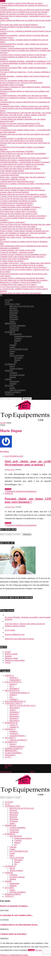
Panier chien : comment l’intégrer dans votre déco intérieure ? (23, 177)
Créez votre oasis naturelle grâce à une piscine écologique (21, 141)
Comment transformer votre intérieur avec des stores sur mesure (23, 95)
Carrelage (17, 338)
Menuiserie (13, 313)
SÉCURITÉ (9, 386)
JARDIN (8, 379)
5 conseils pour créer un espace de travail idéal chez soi (20, 229)
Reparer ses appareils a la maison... (14, 906)
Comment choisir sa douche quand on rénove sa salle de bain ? (23, 55)
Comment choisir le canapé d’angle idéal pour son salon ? (21, 3)
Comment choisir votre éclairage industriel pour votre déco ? (22, 257)
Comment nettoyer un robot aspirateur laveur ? (17, 181)
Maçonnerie (13, 310)
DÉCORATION (15, 334)
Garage (12, 351)
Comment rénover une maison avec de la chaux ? (18, 284)
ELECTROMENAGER (18, 349)
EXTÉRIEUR (10, 364)
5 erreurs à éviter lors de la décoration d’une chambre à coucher (23, 196)
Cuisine (12, 347)
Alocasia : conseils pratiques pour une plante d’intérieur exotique (24, 48)
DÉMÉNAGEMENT (13, 392)
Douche (17, 360)
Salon (11, 353)
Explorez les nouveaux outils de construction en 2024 (20, 123)
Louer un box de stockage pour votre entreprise (17, 199)
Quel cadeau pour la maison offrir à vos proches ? (18, 211)
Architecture (14, 330)
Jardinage (13, 383)
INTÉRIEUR (10, 332)
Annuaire (8, 656)
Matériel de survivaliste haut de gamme (19, 639)
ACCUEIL (9, 300)
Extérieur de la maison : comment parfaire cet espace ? (20, 160)
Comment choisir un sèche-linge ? (12, 222)
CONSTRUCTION (12, 304)
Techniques (13, 319)
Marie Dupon (4, 451)
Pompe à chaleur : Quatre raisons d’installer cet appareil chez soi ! (24, 231)
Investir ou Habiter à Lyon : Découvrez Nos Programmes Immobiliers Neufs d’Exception (21, 84)
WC (15, 362)
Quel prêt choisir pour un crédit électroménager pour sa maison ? (24, 280)
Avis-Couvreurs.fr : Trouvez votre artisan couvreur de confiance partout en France (25, 625)
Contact (8, 662)
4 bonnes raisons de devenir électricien (14, 192)
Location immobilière (17, 326)
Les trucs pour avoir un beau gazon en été (15, 117)
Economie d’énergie (17, 375)
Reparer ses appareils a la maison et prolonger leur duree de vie (23, 14)
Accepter (31, 950)
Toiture (12, 321)
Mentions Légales (11, 658)
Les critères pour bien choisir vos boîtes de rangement (20, 169)
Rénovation (13, 317)
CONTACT (9, 394)
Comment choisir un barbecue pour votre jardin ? (18, 226)
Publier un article (11, 654)
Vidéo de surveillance (17, 390)
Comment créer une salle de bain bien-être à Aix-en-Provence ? (23, 267)
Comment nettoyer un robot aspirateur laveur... (19, 925)
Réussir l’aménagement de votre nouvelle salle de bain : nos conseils (25, 113)
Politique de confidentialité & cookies (14, 955)
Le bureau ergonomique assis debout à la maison (18, 201)
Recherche (27, 398)
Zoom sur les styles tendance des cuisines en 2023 (18, 214)
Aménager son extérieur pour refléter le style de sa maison (21, 265)
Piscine (12, 366)
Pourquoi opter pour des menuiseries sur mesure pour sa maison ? (24, 158)
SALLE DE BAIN (16, 356)
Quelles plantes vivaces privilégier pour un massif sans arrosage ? (24, 12)
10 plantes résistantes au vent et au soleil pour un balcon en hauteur (25, 10)
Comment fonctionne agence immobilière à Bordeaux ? (20, 207)
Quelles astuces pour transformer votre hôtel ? (17, 151)
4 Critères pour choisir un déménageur (14, 259)
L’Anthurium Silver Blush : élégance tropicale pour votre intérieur (24, 106)
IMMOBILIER (10, 323)
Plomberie (13, 315)
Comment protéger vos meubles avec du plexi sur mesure (21, 138)
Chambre (12, 345)
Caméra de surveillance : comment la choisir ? (17, 252)
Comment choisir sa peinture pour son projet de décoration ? (22, 278)
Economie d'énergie (17, 736)
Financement (14, 328)
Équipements (14, 381)
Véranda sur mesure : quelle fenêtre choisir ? (16, 205)
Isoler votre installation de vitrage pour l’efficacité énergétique (23, 233)
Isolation (12, 377)
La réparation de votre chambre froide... (16, 915)
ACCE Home (10, 630)
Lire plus (8, 489)
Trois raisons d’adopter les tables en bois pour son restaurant (22, 190)
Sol (15, 343)
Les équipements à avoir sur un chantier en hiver (18, 209)
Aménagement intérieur (23, 336)
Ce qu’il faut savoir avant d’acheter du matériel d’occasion (22, 287)
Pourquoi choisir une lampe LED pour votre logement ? (21, 293)
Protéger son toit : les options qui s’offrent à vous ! (18, 166)
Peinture (17, 341)
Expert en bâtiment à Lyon (15, 634)
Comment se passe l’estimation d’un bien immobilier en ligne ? (23, 254)
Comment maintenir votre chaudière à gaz (15, 235)
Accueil (3, 423)
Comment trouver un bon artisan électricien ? (17, 203)
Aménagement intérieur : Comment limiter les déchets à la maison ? (25, 162)
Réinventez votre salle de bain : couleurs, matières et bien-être (23, 115)
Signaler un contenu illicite (15, 660)
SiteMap (32, 771)
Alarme (12, 388)
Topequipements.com (6, 771)
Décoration (18, 358)
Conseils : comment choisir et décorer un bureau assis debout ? (23, 216)
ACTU (7, 302)
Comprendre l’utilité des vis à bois (13, 179)
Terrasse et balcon (16, 368)
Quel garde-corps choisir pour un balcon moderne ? (19, 25)
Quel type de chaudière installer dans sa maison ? (18, 80)
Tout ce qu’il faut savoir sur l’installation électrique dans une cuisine (25, 224)
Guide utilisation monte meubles (12, 171)
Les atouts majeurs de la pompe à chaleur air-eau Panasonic (22, 164)
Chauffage (13, 373)
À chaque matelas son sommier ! (12, 261)
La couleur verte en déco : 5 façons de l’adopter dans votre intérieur (25, 263)
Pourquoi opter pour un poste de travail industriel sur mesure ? (23, 194)
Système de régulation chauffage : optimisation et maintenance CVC (25, 61)
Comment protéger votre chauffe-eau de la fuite (17, 250)
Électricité (13, 308)
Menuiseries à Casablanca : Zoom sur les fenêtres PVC (20, 282)
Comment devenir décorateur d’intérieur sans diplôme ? (20, 188)
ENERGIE (9, 371)
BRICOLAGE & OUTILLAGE (21, 306)
